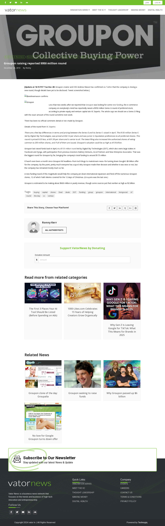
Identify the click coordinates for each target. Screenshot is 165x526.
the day (37, 196)
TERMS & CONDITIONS (131, 497)
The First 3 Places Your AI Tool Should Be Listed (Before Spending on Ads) (43, 312)
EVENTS (124, 484)
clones (53, 192)
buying (36, 192)
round (28, 196)
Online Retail (110, 57)
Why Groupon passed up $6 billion (122, 395)
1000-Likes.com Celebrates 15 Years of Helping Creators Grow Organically (82, 312)
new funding (118, 105)
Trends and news (127, 57)
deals (67, 192)
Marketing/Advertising (92, 57)
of (131, 192)
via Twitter (107, 87)
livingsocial (123, 192)
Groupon (89, 105)
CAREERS (124, 488)
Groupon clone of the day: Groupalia (43, 395)
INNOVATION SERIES (82, 484)
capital (44, 192)
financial (54, 57)
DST (74, 192)
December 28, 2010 (12, 68)
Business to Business (14, 57)
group (90, 192)
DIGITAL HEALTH (80, 501)
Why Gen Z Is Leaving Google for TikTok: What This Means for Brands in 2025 (122, 329)
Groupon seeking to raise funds (82, 395)
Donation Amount (42, 255)
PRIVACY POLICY (128, 501)
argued (76, 164)
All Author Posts (54, 230)
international (111, 192)
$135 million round (68, 148)
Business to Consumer (37, 57)
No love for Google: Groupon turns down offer (43, 437)
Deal (60, 192)
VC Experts (50, 126)
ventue (50, 196)
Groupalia (89, 177)
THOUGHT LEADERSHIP (83, 492)
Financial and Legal (70, 57)
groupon (99, 192)
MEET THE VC (78, 488)
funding (82, 192)
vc (44, 196)
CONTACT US (126, 492)
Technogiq (142, 522)
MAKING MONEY (80, 497)
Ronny (28, 68)
